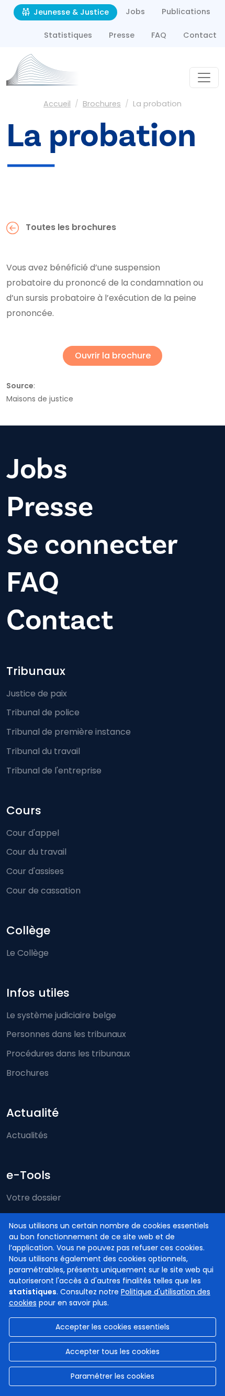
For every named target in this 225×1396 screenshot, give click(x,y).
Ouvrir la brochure (113, 356)
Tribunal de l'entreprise (54, 771)
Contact (200, 35)
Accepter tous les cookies (112, 1351)
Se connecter (92, 544)
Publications (186, 11)
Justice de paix (36, 694)
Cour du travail (36, 852)
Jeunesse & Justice (70, 12)
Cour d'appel (32, 833)
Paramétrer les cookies (112, 1376)
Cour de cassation (43, 891)
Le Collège (27, 953)
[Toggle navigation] (204, 77)
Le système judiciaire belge (61, 1015)
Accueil (57, 104)
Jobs (135, 11)
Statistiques (68, 35)
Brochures (102, 104)
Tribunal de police (43, 712)
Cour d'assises (35, 871)
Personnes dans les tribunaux (66, 1034)
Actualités (27, 1135)
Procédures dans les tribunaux (68, 1054)
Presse (121, 35)
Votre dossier (33, 1198)
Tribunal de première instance (68, 732)
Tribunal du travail (43, 751)
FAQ (158, 35)
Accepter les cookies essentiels (112, 1327)
